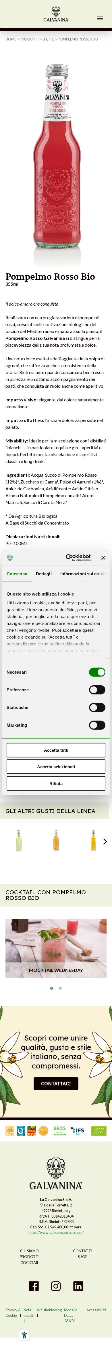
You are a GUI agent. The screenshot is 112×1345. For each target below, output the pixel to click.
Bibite (48, 39)
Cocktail (29, 1262)
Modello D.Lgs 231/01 (70, 1315)
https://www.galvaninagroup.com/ (56, 1232)
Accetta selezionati (56, 766)
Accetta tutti (56, 749)
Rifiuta (56, 783)
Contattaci (56, 1083)
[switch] (97, 689)
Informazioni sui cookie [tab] (84, 573)
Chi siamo (29, 1251)
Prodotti (29, 39)
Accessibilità (96, 1310)
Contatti (82, 1251)
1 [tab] (52, 988)
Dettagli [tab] (44, 573)
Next (105, 841)
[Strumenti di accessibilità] (24, 1335)
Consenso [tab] (17, 573)
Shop (82, 1256)
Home (10, 39)
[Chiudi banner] (103, 558)
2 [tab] (60, 988)
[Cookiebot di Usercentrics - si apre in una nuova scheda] (68, 558)
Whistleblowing (49, 1310)
